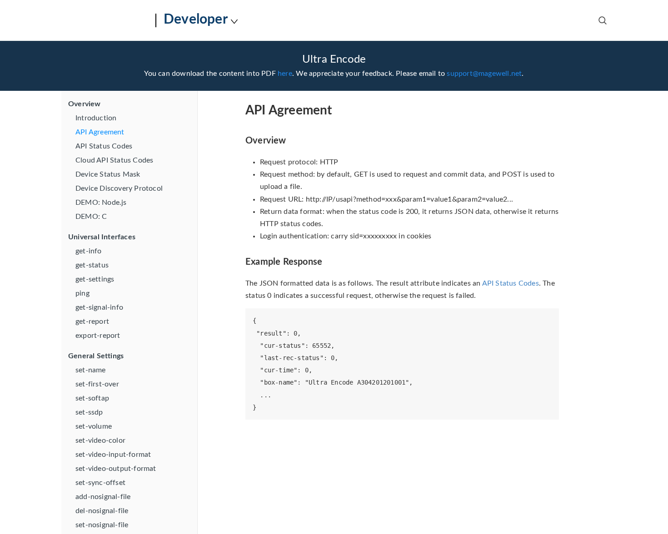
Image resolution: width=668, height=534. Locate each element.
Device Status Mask (107, 174)
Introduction (95, 118)
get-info (88, 251)
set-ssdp (89, 412)
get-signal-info (99, 307)
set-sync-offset (100, 482)
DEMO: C (91, 216)
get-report (92, 321)
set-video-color (100, 440)
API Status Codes (103, 146)
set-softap (92, 398)
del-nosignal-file (101, 510)
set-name (90, 370)
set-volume (93, 426)
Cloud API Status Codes (114, 160)
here (285, 73)
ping (82, 293)
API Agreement (100, 132)
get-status (92, 265)
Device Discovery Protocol (119, 188)
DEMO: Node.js (101, 202)
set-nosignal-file (101, 525)
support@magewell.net (484, 73)
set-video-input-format (113, 454)
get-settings (94, 279)
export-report (97, 335)
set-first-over (97, 384)
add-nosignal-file (102, 496)
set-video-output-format (115, 468)
